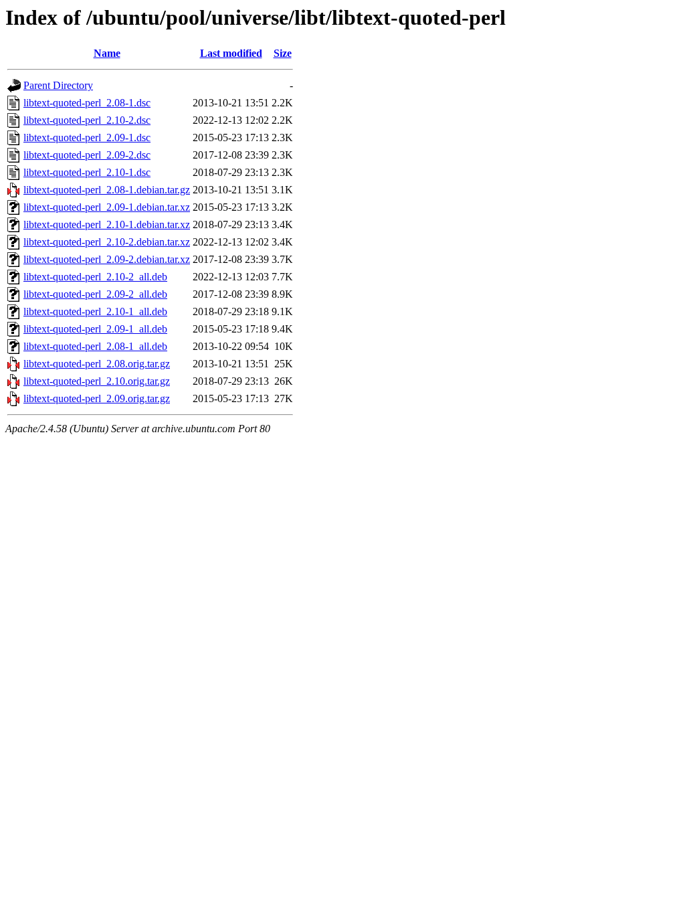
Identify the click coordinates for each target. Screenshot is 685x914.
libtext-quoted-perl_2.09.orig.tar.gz (96, 398)
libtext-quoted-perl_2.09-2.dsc (87, 155)
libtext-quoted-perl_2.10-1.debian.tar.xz (106, 224)
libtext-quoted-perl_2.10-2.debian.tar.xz (106, 242)
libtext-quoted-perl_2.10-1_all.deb (95, 311)
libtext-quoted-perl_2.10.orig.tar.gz (96, 381)
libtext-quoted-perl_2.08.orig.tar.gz (96, 363)
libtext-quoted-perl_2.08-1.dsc (87, 102)
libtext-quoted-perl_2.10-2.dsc (87, 120)
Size (283, 53)
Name (107, 53)
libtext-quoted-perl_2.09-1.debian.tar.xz (106, 207)
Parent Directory (58, 85)
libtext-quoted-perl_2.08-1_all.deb (95, 346)
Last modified (231, 53)
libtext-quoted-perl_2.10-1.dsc (87, 172)
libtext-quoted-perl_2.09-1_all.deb (95, 329)
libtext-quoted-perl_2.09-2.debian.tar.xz (106, 259)
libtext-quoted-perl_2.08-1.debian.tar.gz (106, 189)
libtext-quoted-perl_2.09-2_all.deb (95, 294)
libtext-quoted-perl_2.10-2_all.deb (95, 276)
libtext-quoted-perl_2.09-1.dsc (87, 137)
